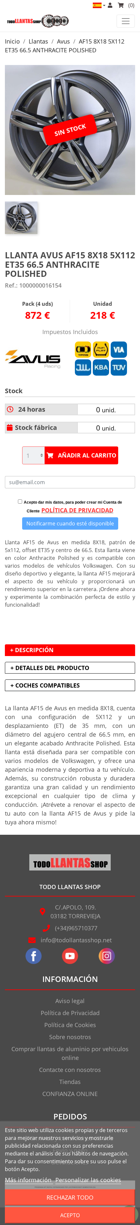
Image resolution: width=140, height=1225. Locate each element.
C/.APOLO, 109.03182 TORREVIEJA (75, 911)
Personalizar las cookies (88, 1180)
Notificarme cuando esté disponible (70, 523)
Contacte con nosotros (70, 1070)
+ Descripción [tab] (32, 650)
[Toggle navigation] (126, 21)
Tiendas (70, 1082)
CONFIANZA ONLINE (70, 1094)
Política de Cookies (70, 1025)
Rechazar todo (70, 1197)
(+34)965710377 (76, 928)
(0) (130, 5)
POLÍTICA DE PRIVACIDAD (77, 510)
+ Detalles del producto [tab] (49, 668)
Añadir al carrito (87, 455)
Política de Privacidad (70, 1013)
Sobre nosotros (70, 1037)
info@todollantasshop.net (76, 940)
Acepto (70, 1215)
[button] (98, 5)
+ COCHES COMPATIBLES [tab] (45, 685)
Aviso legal (70, 1001)
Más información (29, 1180)
